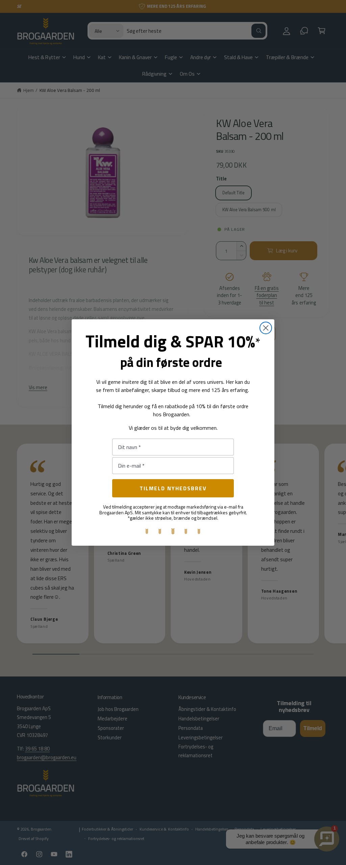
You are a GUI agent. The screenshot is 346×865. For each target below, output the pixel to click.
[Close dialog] (266, 328)
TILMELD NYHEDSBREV (173, 488)
